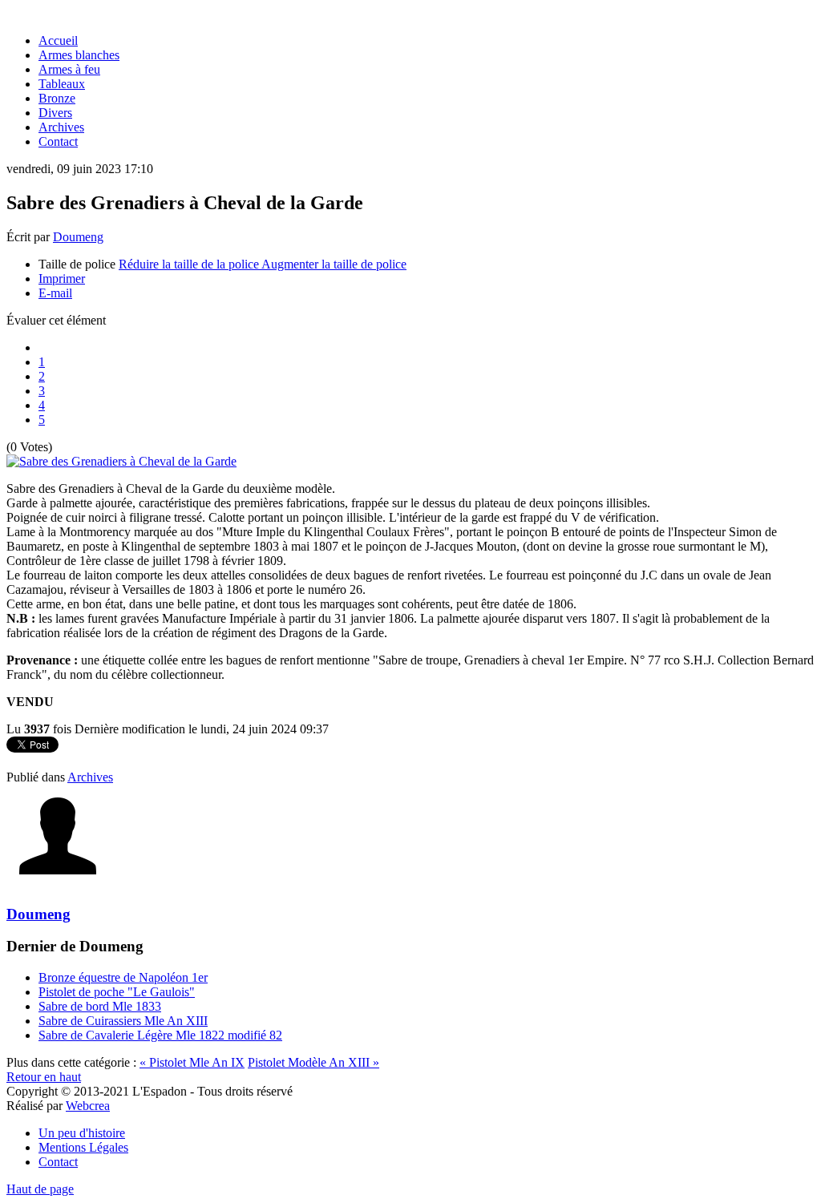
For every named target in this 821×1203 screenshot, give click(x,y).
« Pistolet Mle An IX (192, 1062)
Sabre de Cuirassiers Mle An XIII (123, 1020)
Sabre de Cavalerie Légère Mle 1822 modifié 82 (160, 1035)
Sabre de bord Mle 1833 (99, 1006)
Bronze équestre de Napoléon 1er (123, 977)
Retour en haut (43, 1077)
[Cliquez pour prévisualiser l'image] (121, 461)
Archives (90, 777)
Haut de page (40, 1189)
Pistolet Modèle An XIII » (313, 1062)
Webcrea (88, 1105)
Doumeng (78, 237)
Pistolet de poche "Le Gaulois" (116, 992)
